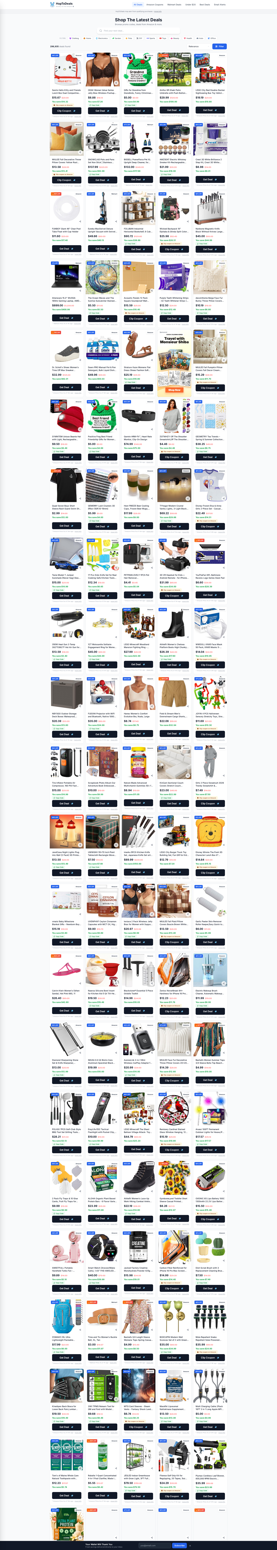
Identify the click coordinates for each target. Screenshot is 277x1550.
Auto (201, 38)
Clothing (75, 38)
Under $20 (190, 4)
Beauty (176, 38)
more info (158, 11)
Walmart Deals (174, 4)
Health (189, 38)
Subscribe (179, 1545)
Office (213, 38)
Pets (130, 38)
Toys (164, 38)
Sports (152, 38)
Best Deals (205, 4)
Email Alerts (220, 4)
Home (88, 38)
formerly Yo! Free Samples (64, 6)
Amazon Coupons (154, 4)
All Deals (138, 4)
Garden (118, 38)
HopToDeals (64, 3)
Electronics (102, 38)
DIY (140, 38)
